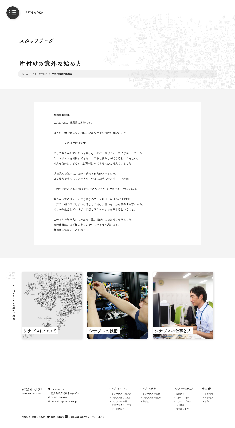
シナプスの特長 (119, 401)
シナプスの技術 (148, 388)
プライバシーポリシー (96, 417)
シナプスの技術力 (151, 393)
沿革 (207, 401)
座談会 (146, 401)
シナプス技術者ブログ (154, 397)
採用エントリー (183, 408)
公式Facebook (76, 417)
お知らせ (26, 417)
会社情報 (206, 388)
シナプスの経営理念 (121, 393)
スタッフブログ (40, 73)
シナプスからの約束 (121, 397)
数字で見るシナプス (121, 404)
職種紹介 (180, 393)
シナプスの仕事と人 (183, 388)
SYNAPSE (35, 13)
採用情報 (180, 404)
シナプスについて (118, 388)
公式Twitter (57, 417)
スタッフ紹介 (182, 397)
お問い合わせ (38, 417)
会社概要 (209, 393)
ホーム (25, 73)
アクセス (209, 397)
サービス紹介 (118, 408)
